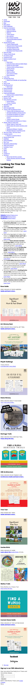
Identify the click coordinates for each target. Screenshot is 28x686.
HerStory (6, 155)
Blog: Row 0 (7, 24)
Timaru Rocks (10, 34)
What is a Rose (11, 72)
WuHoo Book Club (9, 137)
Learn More (18, 245)
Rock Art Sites (7, 52)
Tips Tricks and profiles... (7, 402)
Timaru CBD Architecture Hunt (12, 109)
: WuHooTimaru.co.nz (9, 215)
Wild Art (9, 33)
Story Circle (7, 83)
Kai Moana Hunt (8, 85)
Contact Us (7, 153)
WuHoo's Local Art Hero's (14, 135)
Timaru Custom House (13, 119)
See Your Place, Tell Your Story (12, 132)
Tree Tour (6, 77)
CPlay (5, 82)
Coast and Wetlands (9, 93)
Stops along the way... (7, 588)
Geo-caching (10, 36)
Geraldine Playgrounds (13, 49)
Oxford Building (8, 140)
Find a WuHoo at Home (10, 99)
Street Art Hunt (8, 90)
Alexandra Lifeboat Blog (10, 144)
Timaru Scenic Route (9, 54)
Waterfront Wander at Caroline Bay (16, 80)
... (8, 291)
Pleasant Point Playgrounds (14, 46)
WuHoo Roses (10, 68)
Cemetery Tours (8, 147)
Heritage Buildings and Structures (16, 113)
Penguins (9, 41)
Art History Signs (8, 55)
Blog (5, 23)
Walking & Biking (11, 31)
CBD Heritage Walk (9, 108)
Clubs (5, 148)
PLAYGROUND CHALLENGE (8, 366)
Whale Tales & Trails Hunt (11, 122)
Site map (6, 665)
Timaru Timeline (11, 103)
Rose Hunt (9, 62)
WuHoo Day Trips (9, 96)
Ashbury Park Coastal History (15, 95)
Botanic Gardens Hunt (10, 59)
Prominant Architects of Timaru (15, 114)
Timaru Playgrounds (12, 44)
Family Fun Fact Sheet (13, 65)
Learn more (7, 239)
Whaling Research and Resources (16, 130)
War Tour (6, 142)
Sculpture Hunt (8, 57)
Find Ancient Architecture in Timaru (16, 121)
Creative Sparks (8, 134)
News (5, 150)
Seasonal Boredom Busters (14, 39)
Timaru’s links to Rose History (15, 67)
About (5, 152)
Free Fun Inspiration (9, 28)
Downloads (7, 21)
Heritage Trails (8, 104)
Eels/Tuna (9, 86)
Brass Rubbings (8, 88)
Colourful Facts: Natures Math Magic (17, 64)
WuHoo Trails (7, 98)
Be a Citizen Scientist (12, 37)
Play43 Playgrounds (9, 42)
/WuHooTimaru (8, 217)
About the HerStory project (14, 157)
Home (5, 20)
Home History (10, 101)
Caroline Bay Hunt (9, 78)
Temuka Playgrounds (13, 47)
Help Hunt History (9, 145)
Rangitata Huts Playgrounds (14, 51)
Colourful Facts (8, 91)
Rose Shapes (10, 70)
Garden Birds (9, 552)
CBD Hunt (6, 106)
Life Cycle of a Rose (12, 73)
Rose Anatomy (11, 75)
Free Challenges (8, 26)
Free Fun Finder (11, 29)
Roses (5, 60)
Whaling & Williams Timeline (14, 129)
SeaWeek (6, 139)
